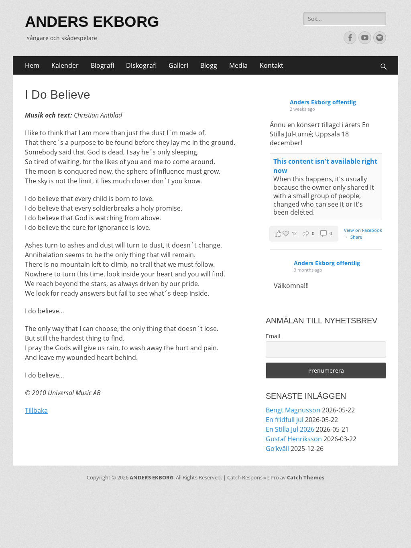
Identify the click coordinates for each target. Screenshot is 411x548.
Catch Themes (305, 477)
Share (356, 237)
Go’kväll (277, 448)
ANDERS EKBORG (92, 21)
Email (273, 336)
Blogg (208, 65)
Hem (32, 65)
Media (238, 65)
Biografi (102, 65)
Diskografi (141, 65)
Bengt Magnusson (293, 410)
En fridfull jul (284, 419)
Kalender (65, 65)
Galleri (178, 65)
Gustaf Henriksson (294, 438)
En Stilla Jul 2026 (290, 429)
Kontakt (271, 65)
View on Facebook (363, 230)
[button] (304, 233)
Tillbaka (36, 410)
